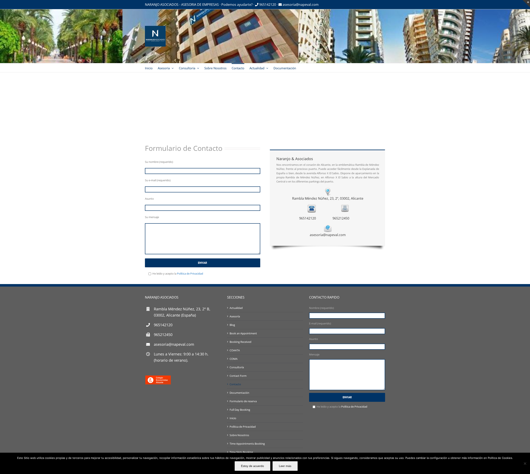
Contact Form (238, 376)
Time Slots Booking (241, 452)
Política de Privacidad (190, 273)
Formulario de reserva (243, 401)
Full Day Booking (240, 410)
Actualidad (236, 308)
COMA (233, 359)
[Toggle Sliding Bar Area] (526, 3)
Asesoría (235, 316)
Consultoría (237, 367)
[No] (525, 463)
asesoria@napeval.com (300, 4)
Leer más (285, 466)
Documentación (239, 393)
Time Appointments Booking (247, 443)
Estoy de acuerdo (252, 466)
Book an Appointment (243, 333)
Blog (232, 325)
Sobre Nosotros (239, 435)
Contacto (235, 384)
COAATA (235, 350)
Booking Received (240, 342)
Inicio (233, 418)
